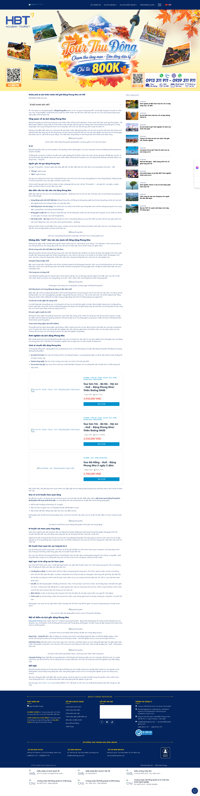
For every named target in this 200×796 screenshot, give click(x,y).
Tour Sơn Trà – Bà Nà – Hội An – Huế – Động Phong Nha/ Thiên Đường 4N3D (101, 427)
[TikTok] (112, 722)
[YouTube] (107, 722)
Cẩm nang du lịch (147, 5)
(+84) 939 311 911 (143, 727)
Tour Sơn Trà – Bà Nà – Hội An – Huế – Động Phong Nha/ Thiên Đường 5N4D (101, 387)
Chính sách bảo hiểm (73, 710)
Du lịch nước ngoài (128, 5)
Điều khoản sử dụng (161, 765)
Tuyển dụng (69, 726)
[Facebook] (102, 722)
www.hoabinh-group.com (115, 755)
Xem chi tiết (101, 404)
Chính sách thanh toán (73, 707)
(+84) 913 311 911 (156, 727)
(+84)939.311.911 (44, 755)
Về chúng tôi (96, 5)
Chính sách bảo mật (72, 713)
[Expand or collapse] (120, 104)
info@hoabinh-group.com (146, 722)
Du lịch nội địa (110, 5)
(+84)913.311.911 (32, 755)
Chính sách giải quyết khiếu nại (76, 716)
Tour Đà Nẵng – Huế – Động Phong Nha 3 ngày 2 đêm (100, 463)
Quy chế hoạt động (72, 723)
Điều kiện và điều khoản (74, 720)
